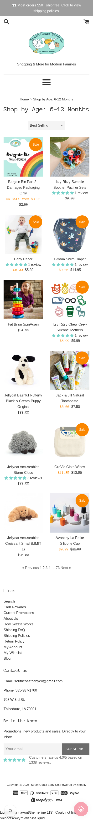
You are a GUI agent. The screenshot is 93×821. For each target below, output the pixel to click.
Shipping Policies (17, 635)
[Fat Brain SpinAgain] (23, 299)
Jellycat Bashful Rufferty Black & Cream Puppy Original (23, 401)
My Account (13, 647)
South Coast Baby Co (45, 784)
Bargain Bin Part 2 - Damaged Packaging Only (23, 187)
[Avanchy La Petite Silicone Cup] (69, 513)
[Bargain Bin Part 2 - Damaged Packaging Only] (23, 157)
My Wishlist (13, 653)
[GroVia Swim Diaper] (69, 234)
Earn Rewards (15, 607)
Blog (7, 658)
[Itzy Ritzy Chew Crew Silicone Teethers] (69, 299)
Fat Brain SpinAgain (23, 324)
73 (58, 568)
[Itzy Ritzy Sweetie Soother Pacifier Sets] (69, 157)
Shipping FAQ (14, 630)
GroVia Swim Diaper (70, 259)
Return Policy (14, 641)
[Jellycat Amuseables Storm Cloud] (23, 442)
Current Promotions (19, 613)
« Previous (30, 568)
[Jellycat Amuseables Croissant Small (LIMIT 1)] (23, 513)
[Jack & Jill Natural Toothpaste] (69, 370)
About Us (11, 618)
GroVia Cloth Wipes (69, 467)
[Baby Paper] (23, 234)
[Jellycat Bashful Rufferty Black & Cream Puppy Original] (23, 370)
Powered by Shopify (73, 784)
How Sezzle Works (19, 624)
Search (9, 601)
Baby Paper (23, 259)
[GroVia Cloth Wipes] (69, 442)
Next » (66, 568)
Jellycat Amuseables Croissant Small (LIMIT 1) (23, 543)
